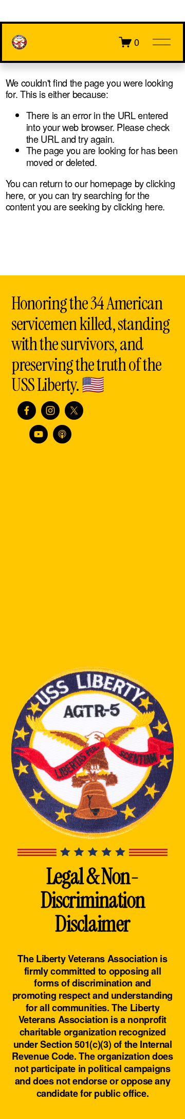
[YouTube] (38, 434)
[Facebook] (26, 410)
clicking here (138, 206)
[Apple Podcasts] (62, 434)
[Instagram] (50, 410)
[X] (74, 410)
